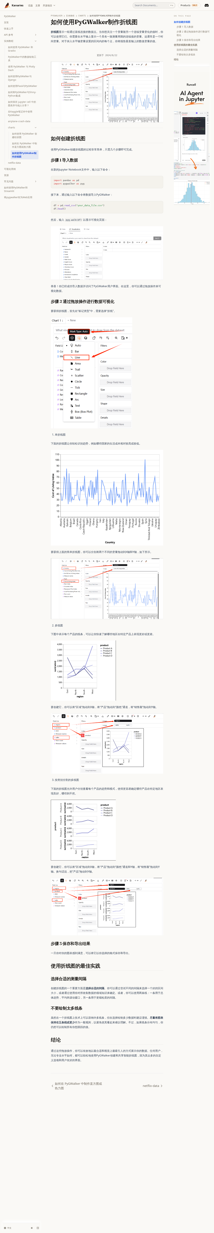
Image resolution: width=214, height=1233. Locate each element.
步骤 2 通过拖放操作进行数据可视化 (193, 33)
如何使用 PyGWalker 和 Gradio (20, 49)
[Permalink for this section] (88, 138)
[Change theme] (31, 1228)
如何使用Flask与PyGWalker (22, 86)
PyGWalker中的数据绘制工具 (22, 58)
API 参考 (8, 34)
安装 (6, 22)
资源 (6, 175)
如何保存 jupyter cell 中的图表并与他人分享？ (22, 103)
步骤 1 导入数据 (185, 26)
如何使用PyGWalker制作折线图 (24, 154)
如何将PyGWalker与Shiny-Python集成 (22, 94)
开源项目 (47, 5)
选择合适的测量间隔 (187, 49)
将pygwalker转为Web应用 (18, 197)
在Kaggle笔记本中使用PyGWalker (20, 113)
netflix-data (14, 162)
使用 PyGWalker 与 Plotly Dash (21, 68)
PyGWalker (10, 16)
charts (11, 127)
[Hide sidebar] (37, 1228)
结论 (176, 59)
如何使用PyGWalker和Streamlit (16, 189)
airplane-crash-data (19, 121)
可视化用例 (10, 169)
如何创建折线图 (182, 21)
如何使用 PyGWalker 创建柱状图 (24, 135)
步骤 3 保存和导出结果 (188, 40)
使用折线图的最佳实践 (185, 44)
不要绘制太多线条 (186, 54)
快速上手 (8, 28)
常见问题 (8, 181)
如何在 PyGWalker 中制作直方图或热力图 (24, 145)
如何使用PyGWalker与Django (20, 78)
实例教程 (8, 41)
